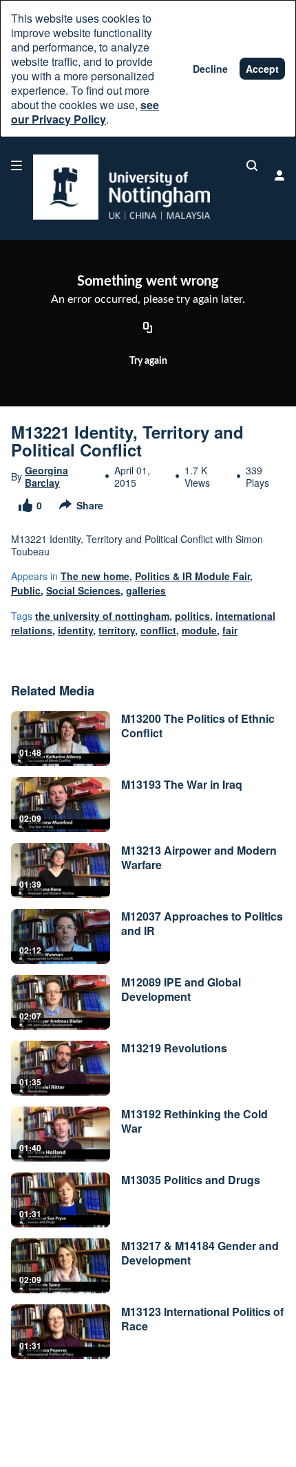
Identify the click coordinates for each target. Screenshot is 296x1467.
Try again (148, 361)
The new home (95, 576)
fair (229, 630)
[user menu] (279, 175)
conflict (158, 630)
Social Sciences (83, 590)
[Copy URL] (148, 329)
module (199, 630)
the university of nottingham (102, 616)
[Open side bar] (17, 165)
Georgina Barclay (46, 476)
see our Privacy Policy (85, 112)
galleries (146, 590)
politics (192, 616)
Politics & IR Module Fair (192, 576)
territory (116, 630)
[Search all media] (252, 165)
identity (75, 630)
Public (26, 590)
